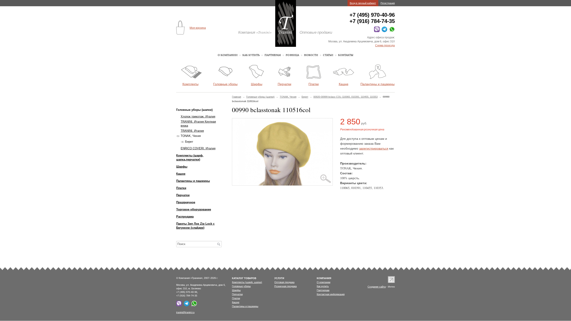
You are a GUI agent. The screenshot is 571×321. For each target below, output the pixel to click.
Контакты (345, 55)
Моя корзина (198, 27)
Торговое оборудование (193, 209)
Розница (292, 55)
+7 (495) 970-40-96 (372, 15)
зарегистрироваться (373, 148)
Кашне (180, 173)
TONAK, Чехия (288, 96)
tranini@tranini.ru (185, 312)
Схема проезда (385, 45)
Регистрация (388, 3)
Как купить (251, 55)
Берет (305, 96)
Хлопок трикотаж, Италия (198, 116)
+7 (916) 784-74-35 (372, 21)
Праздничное (185, 202)
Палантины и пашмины (193, 181)
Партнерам (273, 55)
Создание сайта (377, 286)
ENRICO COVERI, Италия (198, 148)
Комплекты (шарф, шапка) (247, 282)
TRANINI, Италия (192, 130)
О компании (228, 55)
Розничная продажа (285, 286)
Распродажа (185, 216)
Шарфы (181, 166)
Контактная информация (331, 294)
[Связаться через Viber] (376, 31)
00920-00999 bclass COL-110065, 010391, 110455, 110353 (345, 96)
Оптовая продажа (284, 282)
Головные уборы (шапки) (260, 96)
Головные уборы (241, 286)
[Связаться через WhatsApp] (391, 31)
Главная (236, 96)
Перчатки (183, 195)
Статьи (328, 55)
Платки (181, 188)
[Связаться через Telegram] (383, 31)
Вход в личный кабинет (363, 3)
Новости (311, 55)
